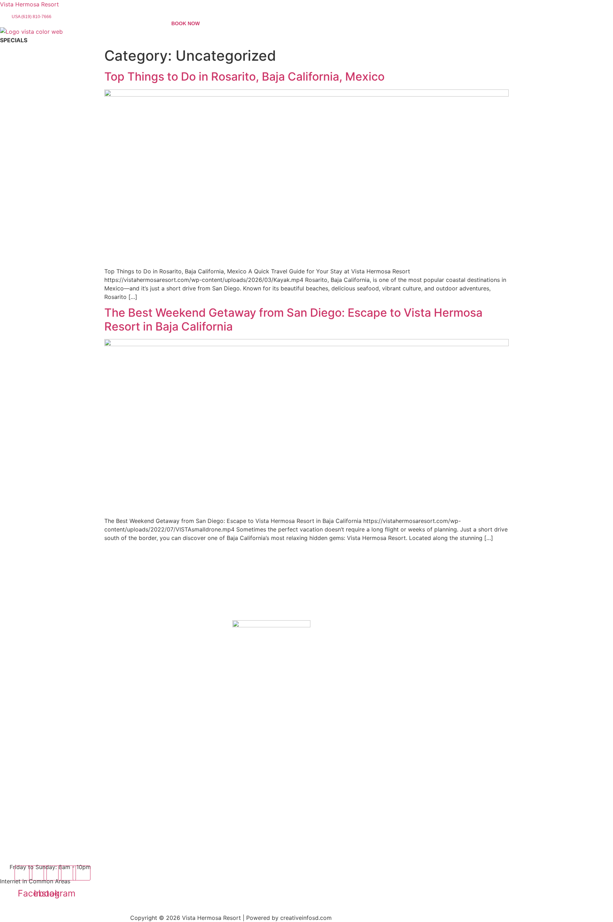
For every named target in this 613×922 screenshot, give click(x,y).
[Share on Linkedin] (52, 873)
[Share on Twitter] (38, 873)
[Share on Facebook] (23, 873)
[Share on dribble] (81, 873)
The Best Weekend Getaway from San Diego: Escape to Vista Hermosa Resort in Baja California (293, 319)
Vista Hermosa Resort (29, 4)
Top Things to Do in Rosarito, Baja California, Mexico (244, 76)
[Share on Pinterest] (67, 873)
